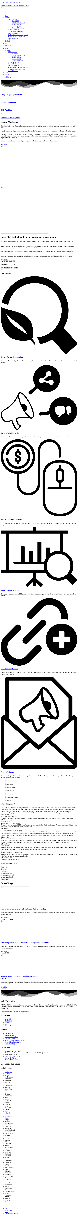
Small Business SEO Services (12, 590)
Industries (7, 42)
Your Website (5, 873)
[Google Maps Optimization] (1, 91)
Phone (3, 871)
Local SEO (15, 21)
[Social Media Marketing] (39, 429)
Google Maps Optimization (16, 36)
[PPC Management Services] (39, 516)
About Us (7, 40)
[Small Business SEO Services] (39, 586)
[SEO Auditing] (1, 106)
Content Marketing (17, 28)
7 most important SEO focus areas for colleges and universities (25, 943)
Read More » (5, 917)
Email (3, 869)
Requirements (5, 877)
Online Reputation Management (18, 35)
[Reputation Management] (1, 114)
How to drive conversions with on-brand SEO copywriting (23, 909)
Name (3, 867)
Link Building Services (9, 669)
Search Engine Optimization (12, 357)
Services (7, 17)
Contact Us (8, 45)
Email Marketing (13, 38)
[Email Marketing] (39, 768)
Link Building (16, 24)
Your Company (5, 875)
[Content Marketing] (1, 98)
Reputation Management (10, 118)
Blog (6, 43)
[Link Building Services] (39, 665)
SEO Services (12, 19)
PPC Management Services (11, 519)
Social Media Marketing (15, 31)
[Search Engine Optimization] (39, 353)
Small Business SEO (18, 23)
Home (6, 16)
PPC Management (13, 33)
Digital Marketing (13, 29)
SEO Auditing (16, 26)
